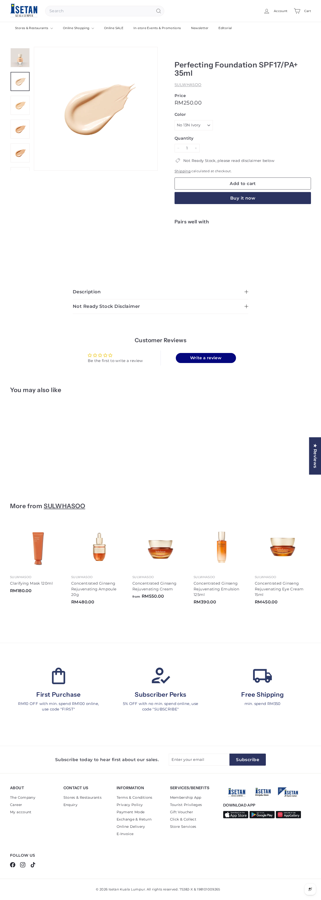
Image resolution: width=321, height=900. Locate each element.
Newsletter (200, 28)
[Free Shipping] (262, 676)
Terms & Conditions (134, 797)
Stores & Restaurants (32, 28)
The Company (22, 797)
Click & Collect (183, 819)
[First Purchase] (59, 676)
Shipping (183, 171)
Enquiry (70, 804)
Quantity (184, 138)
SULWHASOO (188, 84)
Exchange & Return (134, 819)
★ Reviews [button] (315, 456)
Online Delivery (131, 826)
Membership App (185, 797)
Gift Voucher (181, 812)
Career (16, 804)
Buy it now (242, 198)
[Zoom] (95, 108)
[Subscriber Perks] (161, 676)
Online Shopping (76, 28)
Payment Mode (131, 812)
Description (87, 292)
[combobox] (104, 11)
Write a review (205, 357)
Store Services (183, 826)
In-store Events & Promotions (157, 28)
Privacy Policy (130, 804)
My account (21, 812)
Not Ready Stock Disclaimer (106, 306)
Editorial (225, 28)
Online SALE (113, 28)
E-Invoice (125, 834)
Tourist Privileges (186, 804)
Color (180, 114)
